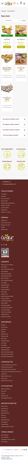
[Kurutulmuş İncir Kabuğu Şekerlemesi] (7, 89)
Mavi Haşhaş (4, 441)
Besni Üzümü (4, 406)
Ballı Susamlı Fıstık (5, 389)
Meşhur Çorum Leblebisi (7, 264)
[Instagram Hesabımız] (1, 245)
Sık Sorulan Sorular (5, 222)
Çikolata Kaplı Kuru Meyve (7, 426)
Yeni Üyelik (3, 194)
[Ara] (17, 3)
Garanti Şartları (5, 207)
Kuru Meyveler (11, 11)
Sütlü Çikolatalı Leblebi (6, 307)
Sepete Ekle (7, 46)
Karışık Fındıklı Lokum (6, 376)
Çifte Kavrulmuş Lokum (7, 367)
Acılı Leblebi (4, 267)
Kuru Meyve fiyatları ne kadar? (11, 130)
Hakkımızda (4, 220)
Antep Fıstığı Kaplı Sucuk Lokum (9, 364)
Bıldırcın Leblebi (5, 278)
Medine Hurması (5, 413)
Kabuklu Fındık (4, 336)
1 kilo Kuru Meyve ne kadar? (10, 135)
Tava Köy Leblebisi (5, 309)
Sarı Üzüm (3, 417)
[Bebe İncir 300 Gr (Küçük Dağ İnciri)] (7, 59)
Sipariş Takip (4, 200)
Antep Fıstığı (4, 327)
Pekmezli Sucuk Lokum (7, 380)
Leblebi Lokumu (5, 314)
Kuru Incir (3, 415)
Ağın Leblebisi (4, 271)
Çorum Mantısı (4, 437)
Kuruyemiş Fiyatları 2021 (7, 354)
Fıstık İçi (3, 393)
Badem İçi (3, 329)
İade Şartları (4, 210)
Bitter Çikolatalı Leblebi (7, 280)
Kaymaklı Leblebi (5, 289)
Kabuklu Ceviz (4, 334)
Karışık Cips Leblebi (6, 316)
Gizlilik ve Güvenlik (5, 205)
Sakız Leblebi (4, 303)
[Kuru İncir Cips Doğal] (21, 59)
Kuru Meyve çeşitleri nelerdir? (11, 124)
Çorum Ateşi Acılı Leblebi (7, 269)
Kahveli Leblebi (4, 287)
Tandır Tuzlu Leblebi (6, 312)
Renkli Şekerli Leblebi (6, 300)
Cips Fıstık (3, 391)
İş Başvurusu (4, 229)
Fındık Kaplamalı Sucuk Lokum (8, 369)
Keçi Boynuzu (4, 410)
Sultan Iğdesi (4, 422)
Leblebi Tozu (4, 294)
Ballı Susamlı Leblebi (6, 273)
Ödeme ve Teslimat (6, 212)
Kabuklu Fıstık (4, 395)
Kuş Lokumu (4, 378)
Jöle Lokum (4, 373)
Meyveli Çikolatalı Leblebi (7, 296)
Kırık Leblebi (4, 291)
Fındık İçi (3, 331)
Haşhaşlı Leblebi (5, 285)
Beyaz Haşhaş (4, 435)
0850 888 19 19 (7, 181)
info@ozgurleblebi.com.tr (9, 184)
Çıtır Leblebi (4, 282)
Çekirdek (3, 325)
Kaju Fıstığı (3, 338)
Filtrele (24, 20)
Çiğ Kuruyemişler (5, 349)
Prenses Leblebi (5, 298)
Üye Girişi (3, 196)
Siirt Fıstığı (3, 343)
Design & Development (6, 452)
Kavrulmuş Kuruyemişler (7, 352)
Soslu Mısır (4, 345)
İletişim (3, 227)
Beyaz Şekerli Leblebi (6, 276)
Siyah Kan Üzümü (5, 419)
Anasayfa (3, 11)
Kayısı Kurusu (4, 408)
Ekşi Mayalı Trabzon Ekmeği (8, 439)
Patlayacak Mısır (5, 340)
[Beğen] (10, 27)
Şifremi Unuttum (5, 198)
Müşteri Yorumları (5, 225)
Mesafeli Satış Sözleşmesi (8, 203)
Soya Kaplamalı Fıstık (6, 398)
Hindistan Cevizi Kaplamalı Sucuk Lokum (11, 371)
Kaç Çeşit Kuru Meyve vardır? (11, 119)
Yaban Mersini (4, 424)
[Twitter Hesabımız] (6, 245)
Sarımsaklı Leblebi (5, 305)
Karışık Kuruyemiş (5, 347)
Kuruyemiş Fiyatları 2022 (7, 356)
